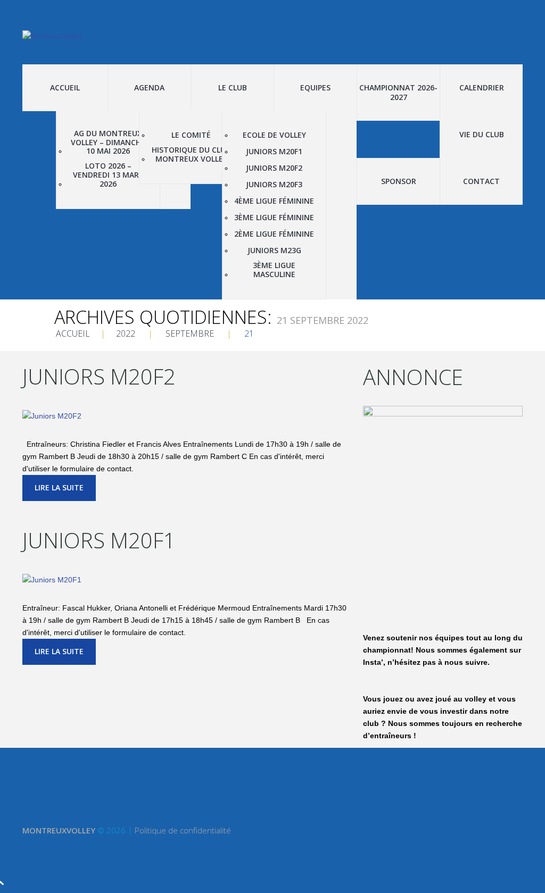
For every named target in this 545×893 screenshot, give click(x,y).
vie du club (481, 134)
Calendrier (481, 87)
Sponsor (398, 181)
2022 (125, 333)
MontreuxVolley (58, 830)
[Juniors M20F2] (51, 415)
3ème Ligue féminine (274, 217)
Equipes (315, 87)
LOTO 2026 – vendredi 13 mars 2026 (108, 175)
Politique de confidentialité (183, 830)
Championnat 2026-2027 (398, 92)
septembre (190, 333)
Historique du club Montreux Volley (191, 155)
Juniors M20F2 (274, 168)
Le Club (232, 87)
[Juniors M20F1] (51, 579)
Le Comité (191, 135)
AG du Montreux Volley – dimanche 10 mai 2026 (108, 142)
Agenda (149, 87)
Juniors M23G (274, 250)
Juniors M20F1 (274, 151)
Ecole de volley (274, 135)
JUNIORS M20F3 (274, 184)
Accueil (65, 87)
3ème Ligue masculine (274, 270)
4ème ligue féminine (274, 201)
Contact (481, 181)
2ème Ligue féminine (274, 234)
